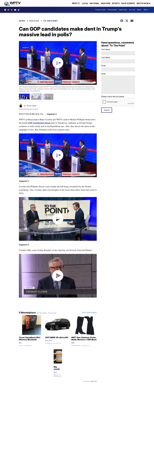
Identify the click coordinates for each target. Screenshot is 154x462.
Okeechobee (112, 10)
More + (146, 10)
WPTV (12, 10)
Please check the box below (112, 96)
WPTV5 (5, 10)
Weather (105, 3)
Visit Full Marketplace (89, 312)
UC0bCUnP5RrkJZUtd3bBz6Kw (15, 10)
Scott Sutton (31, 106)
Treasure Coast (100, 10)
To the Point (50, 21)
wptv (9, 10)
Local (85, 3)
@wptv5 (19, 10)
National (94, 3)
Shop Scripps (128, 3)
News (22, 21)
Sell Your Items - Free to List (46, 313)
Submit (106, 110)
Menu (75, 3)
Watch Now (143, 3)
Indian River (123, 10)
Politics (34, 21)
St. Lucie (132, 10)
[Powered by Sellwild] (93, 381)
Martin (139, 10)
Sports (116, 3)
